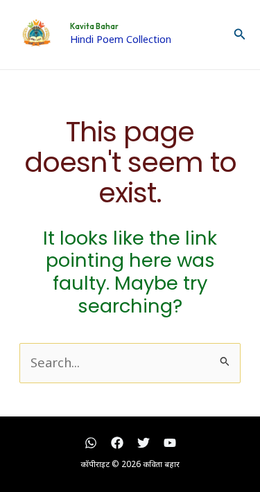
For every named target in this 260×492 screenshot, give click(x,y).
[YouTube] (170, 443)
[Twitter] (143, 443)
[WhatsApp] (91, 443)
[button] (240, 35)
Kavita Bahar (94, 26)
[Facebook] (117, 443)
